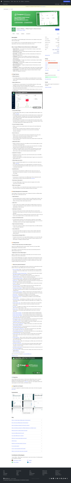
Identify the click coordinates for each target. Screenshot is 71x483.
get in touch (13, 389)
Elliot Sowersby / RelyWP (21, 30)
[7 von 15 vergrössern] (20, 408)
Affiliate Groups (15, 280)
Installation (22, 33)
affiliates (58, 51)
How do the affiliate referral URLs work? (18, 433)
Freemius (30, 460)
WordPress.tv (31, 474)
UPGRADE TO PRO (15, 355)
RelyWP (30, 462)
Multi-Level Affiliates (16, 269)
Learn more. (33, 178)
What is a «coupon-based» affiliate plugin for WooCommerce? (21, 420)
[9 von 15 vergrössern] (41, 408)
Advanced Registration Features (18, 278)
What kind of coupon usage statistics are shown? (19, 438)
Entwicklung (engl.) (32, 473)
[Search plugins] (12, 9)
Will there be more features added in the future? (19, 443)
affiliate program (57, 49)
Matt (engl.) (57, 472)
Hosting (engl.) (5, 473)
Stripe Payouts (15, 294)
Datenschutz (5, 474)
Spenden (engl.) (45, 473)
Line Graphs (14, 306)
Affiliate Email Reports (16, 275)
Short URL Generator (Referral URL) (18, 328)
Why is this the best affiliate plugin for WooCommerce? (20, 422)
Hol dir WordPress (66, 1)
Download (57, 29)
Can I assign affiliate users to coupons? (18, 435)
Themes (17, 472)
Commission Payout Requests (17, 291)
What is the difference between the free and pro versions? (20, 425)
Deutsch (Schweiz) (13, 478)
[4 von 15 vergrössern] (20, 401)
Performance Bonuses (16, 285)
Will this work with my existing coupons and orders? (19, 430)
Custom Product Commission (17, 313)
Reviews (18, 33)
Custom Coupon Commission (17, 312)
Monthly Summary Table (16, 302)
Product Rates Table (16, 316)
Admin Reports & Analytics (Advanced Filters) (20, 273)
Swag (43, 474)
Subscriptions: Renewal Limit (17, 343)
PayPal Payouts (15, 295)
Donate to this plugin (48, 87)
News (4, 472)
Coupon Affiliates (16, 462)
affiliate (53, 49)
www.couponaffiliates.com (27, 353)
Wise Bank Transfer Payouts (17, 296)
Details (14, 33)
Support (58, 33)
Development (28, 33)
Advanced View (47, 55)
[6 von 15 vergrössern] (41, 401)
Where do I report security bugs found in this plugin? (19, 451)
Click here (26, 381)
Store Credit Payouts (16, 299)
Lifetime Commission (16, 337)
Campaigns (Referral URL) (17, 321)
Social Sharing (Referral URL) (17, 326)
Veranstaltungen (44, 472)
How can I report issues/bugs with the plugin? (18, 448)
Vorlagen (17, 474)
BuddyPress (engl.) (58, 474)
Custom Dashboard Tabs (17, 349)
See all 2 (58, 47)
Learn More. (17, 113)
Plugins (17, 473)
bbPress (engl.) (57, 473)
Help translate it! (43, 6)
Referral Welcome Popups (17, 318)
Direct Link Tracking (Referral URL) (18, 323)
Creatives (14, 283)
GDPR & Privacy (14, 440)
